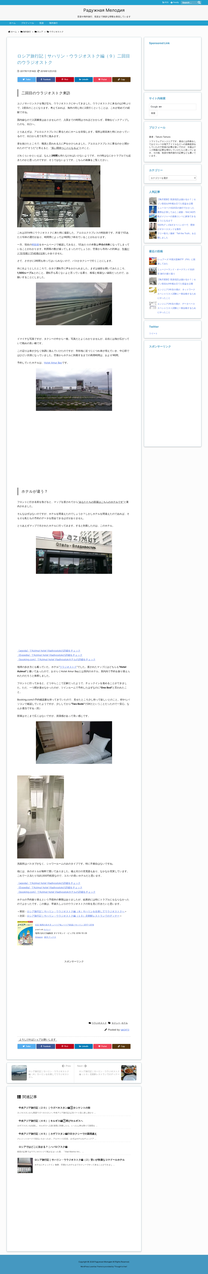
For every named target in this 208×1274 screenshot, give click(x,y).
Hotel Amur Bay (53, 362)
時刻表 (35, 244)
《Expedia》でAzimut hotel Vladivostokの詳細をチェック (49, 655)
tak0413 (125, 1029)
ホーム (14, 31)
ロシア (40, 31)
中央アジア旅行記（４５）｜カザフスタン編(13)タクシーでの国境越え (58, 1133)
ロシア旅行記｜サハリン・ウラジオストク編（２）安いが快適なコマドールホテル (80, 1159)
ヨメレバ (47, 929)
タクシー (116, 1023)
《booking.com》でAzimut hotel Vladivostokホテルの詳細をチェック (56, 659)
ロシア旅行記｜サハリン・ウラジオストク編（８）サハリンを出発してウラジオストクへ (75, 911)
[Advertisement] (52, 46)
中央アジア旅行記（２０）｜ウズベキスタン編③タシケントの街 (54, 1107)
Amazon (39, 937)
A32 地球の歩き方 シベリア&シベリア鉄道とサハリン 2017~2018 (64, 925)
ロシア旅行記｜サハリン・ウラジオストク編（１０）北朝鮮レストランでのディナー (73, 915)
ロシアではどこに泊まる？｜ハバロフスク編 (43, 1146)
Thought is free (121, 1266)
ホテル (124, 1023)
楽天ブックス (50, 937)
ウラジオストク (56, 31)
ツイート (153, 333)
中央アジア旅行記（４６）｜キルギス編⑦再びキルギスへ (51, 1120)
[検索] (199, 2)
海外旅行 (27, 31)
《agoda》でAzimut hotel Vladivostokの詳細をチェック (48, 650)
